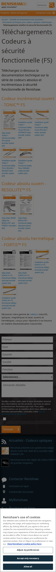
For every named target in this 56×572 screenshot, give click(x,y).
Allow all (28, 566)
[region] (28, 540)
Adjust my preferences (28, 550)
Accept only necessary (28, 558)
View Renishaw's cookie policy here (24, 544)
